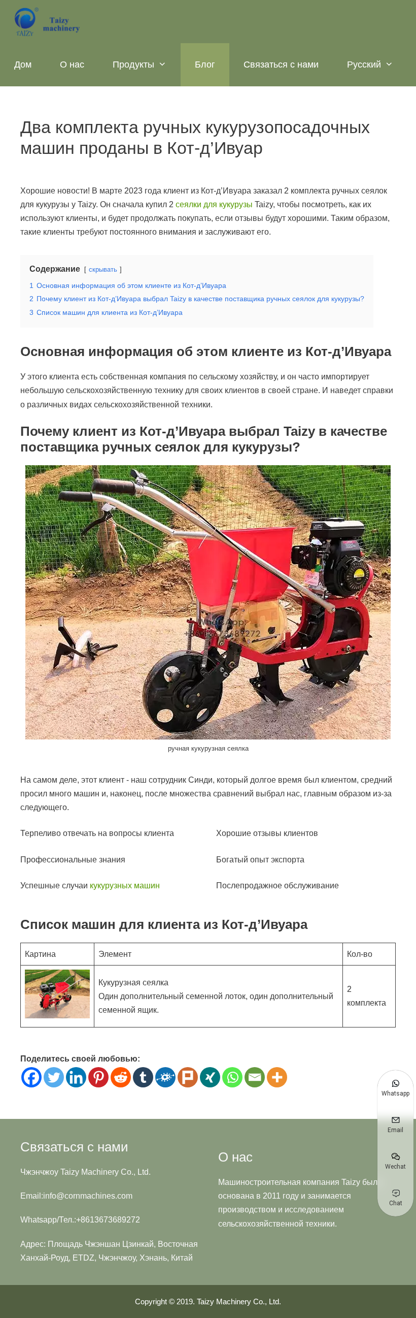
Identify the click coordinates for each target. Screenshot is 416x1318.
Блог (205, 64)
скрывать (103, 269)
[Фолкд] (165, 1077)
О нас (72, 64)
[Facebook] (31, 1077)
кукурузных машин (125, 885)
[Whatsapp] (232, 1077)
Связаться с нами (281, 64)
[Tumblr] (143, 1077)
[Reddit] (121, 1077)
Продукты (133, 64)
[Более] (277, 1077)
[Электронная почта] (255, 1077)
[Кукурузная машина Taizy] (48, 21)
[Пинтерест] (98, 1077)
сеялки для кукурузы (214, 204)
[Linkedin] (76, 1077)
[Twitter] (54, 1077)
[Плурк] (188, 1077)
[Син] (210, 1077)
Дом (22, 64)
